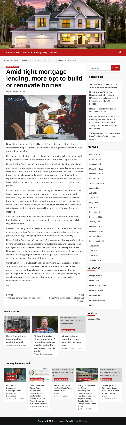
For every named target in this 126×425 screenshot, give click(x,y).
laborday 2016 (93, 319)
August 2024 (95, 246)
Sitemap (53, 53)
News (91, 305)
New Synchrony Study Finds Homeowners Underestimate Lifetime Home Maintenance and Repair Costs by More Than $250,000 (103, 98)
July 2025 (93, 193)
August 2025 (95, 188)
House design (95, 295)
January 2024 (95, 260)
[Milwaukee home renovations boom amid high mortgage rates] (73, 324)
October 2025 (95, 178)
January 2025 (95, 222)
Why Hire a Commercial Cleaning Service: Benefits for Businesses (103, 85)
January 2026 (95, 164)
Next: (66, 298)
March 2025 (94, 212)
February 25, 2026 (85, 409)
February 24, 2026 (20, 345)
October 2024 (95, 236)
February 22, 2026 (75, 348)
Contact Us (27, 53)
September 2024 (96, 241)
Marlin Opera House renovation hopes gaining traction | (16, 339)
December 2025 (96, 169)
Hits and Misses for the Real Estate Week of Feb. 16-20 (104, 110)
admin (10, 91)
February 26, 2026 (61, 396)
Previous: (23, 296)
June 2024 (93, 255)
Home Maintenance (97, 285)
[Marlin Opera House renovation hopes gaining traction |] (17, 324)
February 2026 (95, 159)
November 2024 (96, 231)
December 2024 (96, 226)
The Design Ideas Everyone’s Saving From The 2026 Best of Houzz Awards (104, 136)
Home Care (94, 280)
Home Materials (96, 290)
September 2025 (96, 183)
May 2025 (93, 202)
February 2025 (95, 217)
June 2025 (93, 198)
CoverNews (71, 421)
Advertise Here (13, 53)
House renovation (12, 66)
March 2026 (94, 154)
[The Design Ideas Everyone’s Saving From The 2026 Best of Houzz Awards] (111, 375)
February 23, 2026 (47, 354)
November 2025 (96, 173)
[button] (120, 52)
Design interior (95, 275)
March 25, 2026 (43, 406)
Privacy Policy (40, 53)
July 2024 (93, 250)
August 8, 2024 (20, 91)
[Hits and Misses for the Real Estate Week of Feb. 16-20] (63, 375)
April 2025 (93, 207)
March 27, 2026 (19, 399)
